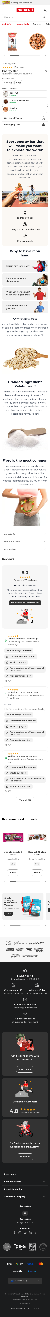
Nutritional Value (12, 541)
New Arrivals (23, 24)
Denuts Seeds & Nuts (13, 853)
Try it (9, 914)
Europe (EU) (21, 1281)
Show (13, 872)
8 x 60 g (8, 82)
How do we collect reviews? (25, 603)
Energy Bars (10, 63)
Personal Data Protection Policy (25, 1308)
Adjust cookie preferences (25, 1299)
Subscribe (25, 1156)
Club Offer (7, 24)
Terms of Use (25, 1304)
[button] (45, 55)
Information (10, 549)
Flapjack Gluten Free (37, 853)
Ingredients (9, 534)
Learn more (25, 1069)
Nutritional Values (13, 118)
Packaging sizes (12, 124)
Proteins (37, 24)
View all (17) (25, 800)
